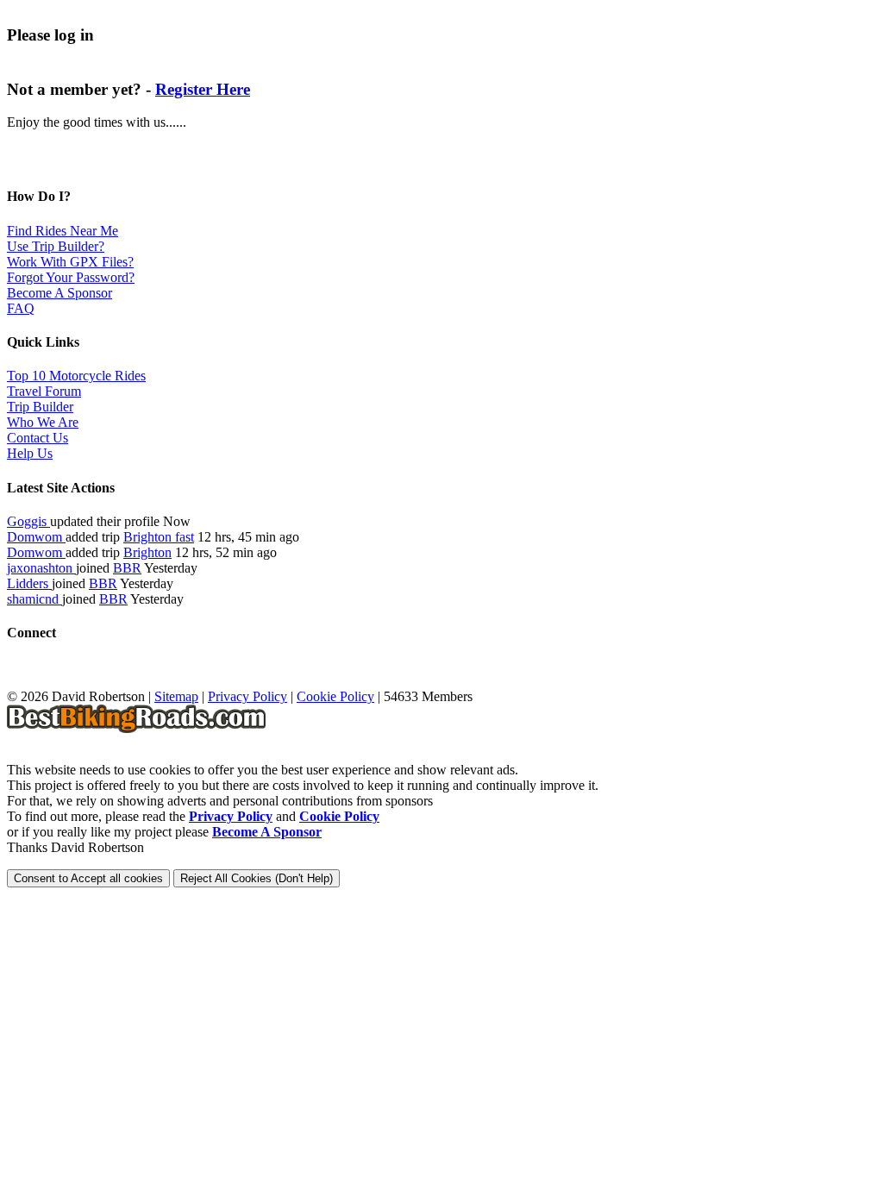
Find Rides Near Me (62, 230)
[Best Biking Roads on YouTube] (80, 681)
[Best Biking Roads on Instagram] (110, 681)
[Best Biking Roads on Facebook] (20, 681)
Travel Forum (44, 391)
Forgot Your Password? (71, 277)
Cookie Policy (335, 696)
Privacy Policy (247, 696)
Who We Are (42, 422)
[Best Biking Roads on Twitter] (50, 681)
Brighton (147, 552)
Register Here (202, 89)
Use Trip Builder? (55, 246)
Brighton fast (158, 536)
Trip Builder (40, 406)
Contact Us (37, 437)
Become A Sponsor (59, 292)
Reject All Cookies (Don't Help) (256, 878)
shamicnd (34, 599)
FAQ (20, 308)
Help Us (30, 453)
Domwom (36, 536)
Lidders (29, 583)
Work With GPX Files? (70, 261)
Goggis (28, 521)
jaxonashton (41, 568)
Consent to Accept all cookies (88, 878)
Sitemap (176, 696)
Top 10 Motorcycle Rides (76, 375)
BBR (127, 568)
